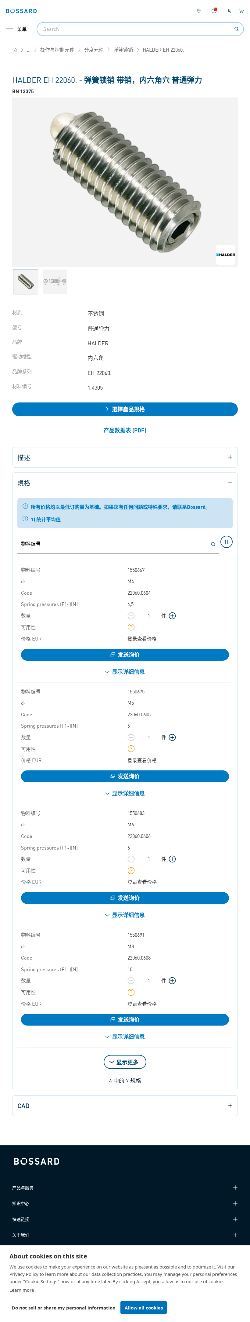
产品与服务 (23, 1187)
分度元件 (94, 49)
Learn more (21, 1290)
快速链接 (20, 1219)
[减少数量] (131, 615)
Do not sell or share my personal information (64, 1308)
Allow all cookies (144, 1308)
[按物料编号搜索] (213, 544)
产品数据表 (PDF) (125, 430)
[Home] (14, 49)
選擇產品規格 (128, 409)
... (28, 49)
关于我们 (20, 1234)
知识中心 (20, 1203)
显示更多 (127, 1062)
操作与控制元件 (57, 49)
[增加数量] (172, 615)
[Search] (236, 29)
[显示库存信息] (131, 627)
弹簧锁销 (123, 49)
